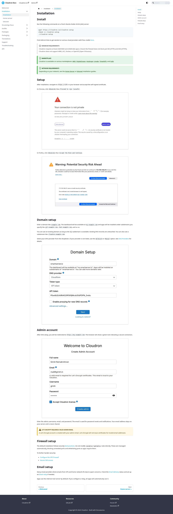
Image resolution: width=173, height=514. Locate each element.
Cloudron (25, 503)
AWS (74, 61)
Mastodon (113, 506)
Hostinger (89, 61)
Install (139, 9)
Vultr (112, 61)
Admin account (142, 18)
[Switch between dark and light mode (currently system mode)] (147, 2)
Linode (96, 61)
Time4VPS (103, 61)
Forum (112, 503)
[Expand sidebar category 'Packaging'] (27, 35)
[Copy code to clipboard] (130, 29)
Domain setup (142, 15)
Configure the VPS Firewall (49, 457)
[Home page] (39, 8)
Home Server (69, 71)
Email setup (141, 23)
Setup (139, 12)
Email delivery (114, 472)
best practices (70, 446)
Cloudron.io (23, 3)
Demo (33, 3)
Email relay (43, 474)
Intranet (79, 71)
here (92, 40)
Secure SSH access (46, 460)
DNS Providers (124, 239)
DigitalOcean (81, 61)
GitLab (68, 503)
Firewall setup (142, 21)
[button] (15, 11)
